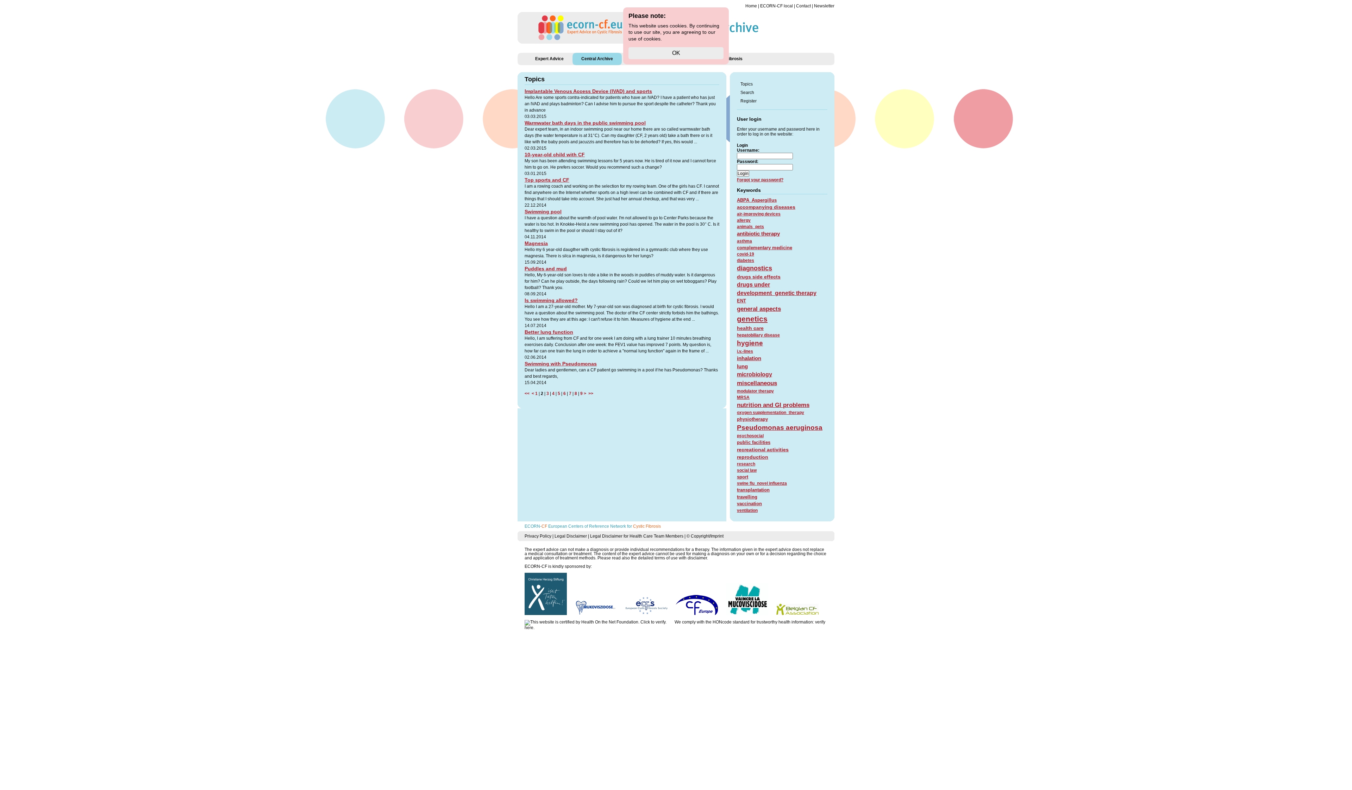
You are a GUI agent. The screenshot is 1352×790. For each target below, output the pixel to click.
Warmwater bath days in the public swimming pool (585, 123)
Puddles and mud (546, 268)
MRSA (743, 397)
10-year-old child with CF (555, 154)
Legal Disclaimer (571, 536)
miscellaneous (757, 383)
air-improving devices (759, 214)
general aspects (759, 309)
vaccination (749, 503)
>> (589, 393)
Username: (748, 150)
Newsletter (824, 6)
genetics (752, 319)
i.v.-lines (745, 351)
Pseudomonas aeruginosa (779, 427)
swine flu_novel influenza (762, 483)
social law (747, 470)
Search (747, 92)
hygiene (750, 343)
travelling (747, 497)
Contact (803, 6)
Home (751, 6)
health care (750, 328)
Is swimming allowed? (551, 300)
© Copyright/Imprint (705, 536)
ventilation (747, 510)
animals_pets (750, 226)
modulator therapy (755, 391)
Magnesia (536, 243)
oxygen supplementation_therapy (770, 412)
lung (742, 366)
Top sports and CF (547, 180)
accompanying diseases (766, 207)
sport (742, 476)
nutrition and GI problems (773, 405)
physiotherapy (752, 419)
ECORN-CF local (776, 6)
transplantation (753, 490)
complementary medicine (764, 247)
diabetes (745, 260)
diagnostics (754, 268)
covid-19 (745, 254)
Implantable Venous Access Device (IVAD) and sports (588, 91)
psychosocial (750, 435)
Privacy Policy (538, 536)
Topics (746, 84)
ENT (741, 300)
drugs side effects (759, 277)
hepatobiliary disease (758, 335)
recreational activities (763, 449)
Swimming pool (543, 211)
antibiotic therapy (758, 234)
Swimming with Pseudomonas (561, 363)
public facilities (753, 442)
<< (528, 393)
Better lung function (549, 332)
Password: (747, 161)
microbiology (754, 374)
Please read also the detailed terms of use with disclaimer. (652, 558)
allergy (744, 220)
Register (748, 101)
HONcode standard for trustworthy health (751, 622)
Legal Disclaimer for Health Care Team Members (636, 536)
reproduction (752, 457)
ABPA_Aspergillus (757, 200)
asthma (744, 241)
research (746, 464)
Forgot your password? (760, 179)
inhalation (749, 358)
